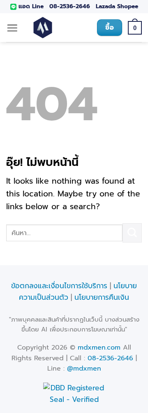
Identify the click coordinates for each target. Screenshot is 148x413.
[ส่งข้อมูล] (132, 233)
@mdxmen (84, 368)
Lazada (105, 6)
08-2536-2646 (69, 6)
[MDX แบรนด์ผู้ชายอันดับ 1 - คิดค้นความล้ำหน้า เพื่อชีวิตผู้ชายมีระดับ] (42, 27)
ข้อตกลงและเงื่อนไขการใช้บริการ (59, 285)
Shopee (127, 6)
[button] (12, 27)
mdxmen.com (99, 347)
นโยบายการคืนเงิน (101, 297)
